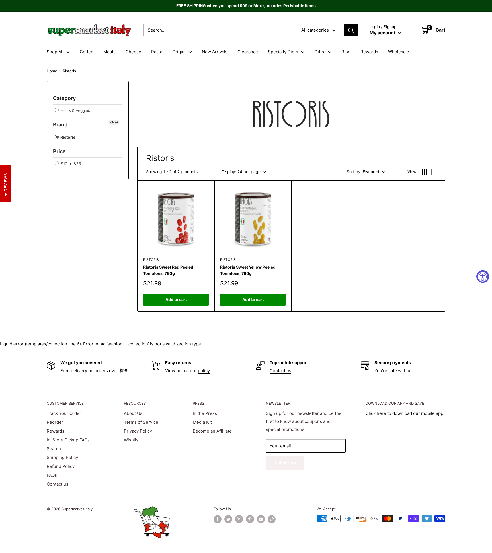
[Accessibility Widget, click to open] (482, 276)
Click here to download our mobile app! (405, 413)
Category (64, 98)
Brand (60, 125)
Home (52, 71)
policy (204, 370)
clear (114, 122)
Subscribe (285, 463)
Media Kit (202, 422)
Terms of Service (141, 422)
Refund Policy (61, 466)
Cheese (133, 51)
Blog (345, 51)
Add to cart (176, 299)
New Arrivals (214, 51)
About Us (133, 413)
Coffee (86, 51)
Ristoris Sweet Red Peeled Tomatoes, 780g (168, 270)
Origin (179, 51)
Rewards (369, 51)
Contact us (280, 370)
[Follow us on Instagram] (239, 519)
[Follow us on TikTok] (272, 519)
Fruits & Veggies (75, 110)
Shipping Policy (62, 457)
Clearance (247, 51)
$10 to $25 (70, 163)
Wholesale (398, 51)
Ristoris (67, 137)
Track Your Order (64, 413)
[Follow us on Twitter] (228, 519)
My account (383, 33)
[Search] (351, 30)
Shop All (55, 51)
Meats (109, 51)
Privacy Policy (138, 431)
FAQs (52, 475)
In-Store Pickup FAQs (68, 440)
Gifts (319, 51)
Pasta (156, 51)
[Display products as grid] (424, 172)
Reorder (55, 422)
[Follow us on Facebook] (218, 519)
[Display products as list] (433, 172)
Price (59, 151)
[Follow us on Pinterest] (250, 519)
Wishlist (132, 440)
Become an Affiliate (212, 431)
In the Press (205, 413)
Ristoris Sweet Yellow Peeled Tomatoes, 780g (248, 270)
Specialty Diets (283, 51)
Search (54, 448)
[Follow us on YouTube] (261, 519)
